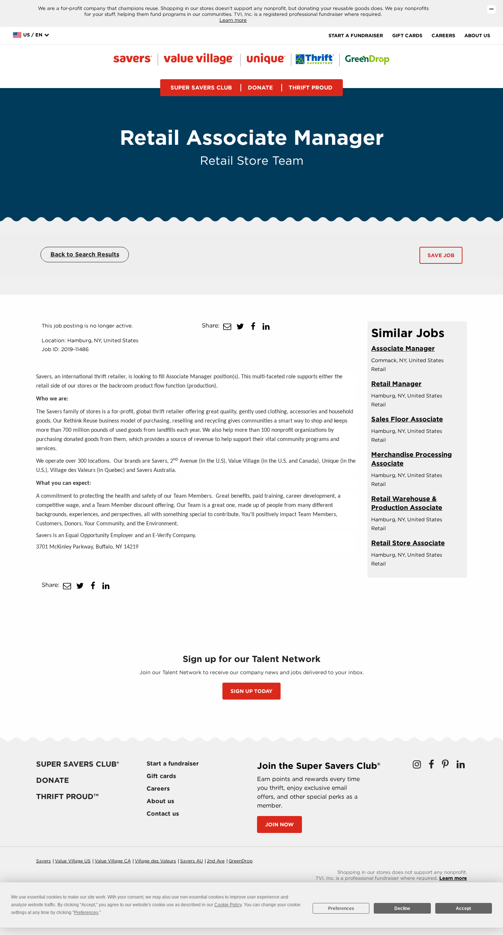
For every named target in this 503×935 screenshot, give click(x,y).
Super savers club (201, 87)
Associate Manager (403, 348)
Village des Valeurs (155, 861)
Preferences (341, 908)
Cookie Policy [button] (228, 904)
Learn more (233, 20)
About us (477, 35)
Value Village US (73, 861)
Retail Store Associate (408, 543)
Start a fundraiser (355, 35)
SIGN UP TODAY (251, 691)
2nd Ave (216, 861)
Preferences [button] (86, 912)
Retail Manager (396, 384)
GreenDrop (241, 861)
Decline (402, 908)
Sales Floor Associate (407, 419)
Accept (463, 908)
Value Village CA (113, 861)
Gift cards (407, 35)
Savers (43, 861)
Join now (279, 824)
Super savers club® (77, 764)
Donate (260, 87)
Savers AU (191, 861)
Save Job (441, 255)
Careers (443, 35)
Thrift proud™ (67, 796)
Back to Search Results (84, 254)
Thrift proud (311, 87)
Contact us (163, 813)
